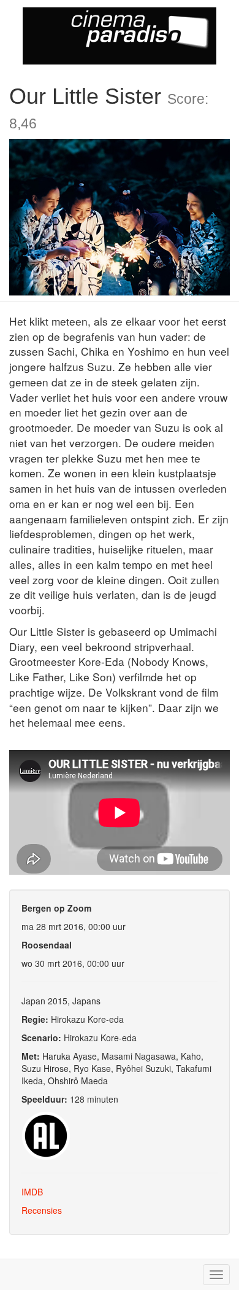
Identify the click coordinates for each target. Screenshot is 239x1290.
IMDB (32, 1192)
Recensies (41, 1210)
